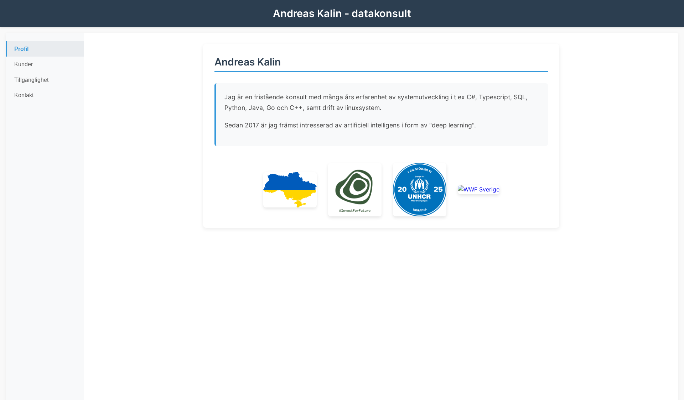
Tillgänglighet (31, 80)
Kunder (23, 64)
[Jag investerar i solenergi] (355, 189)
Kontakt (23, 95)
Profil (21, 49)
